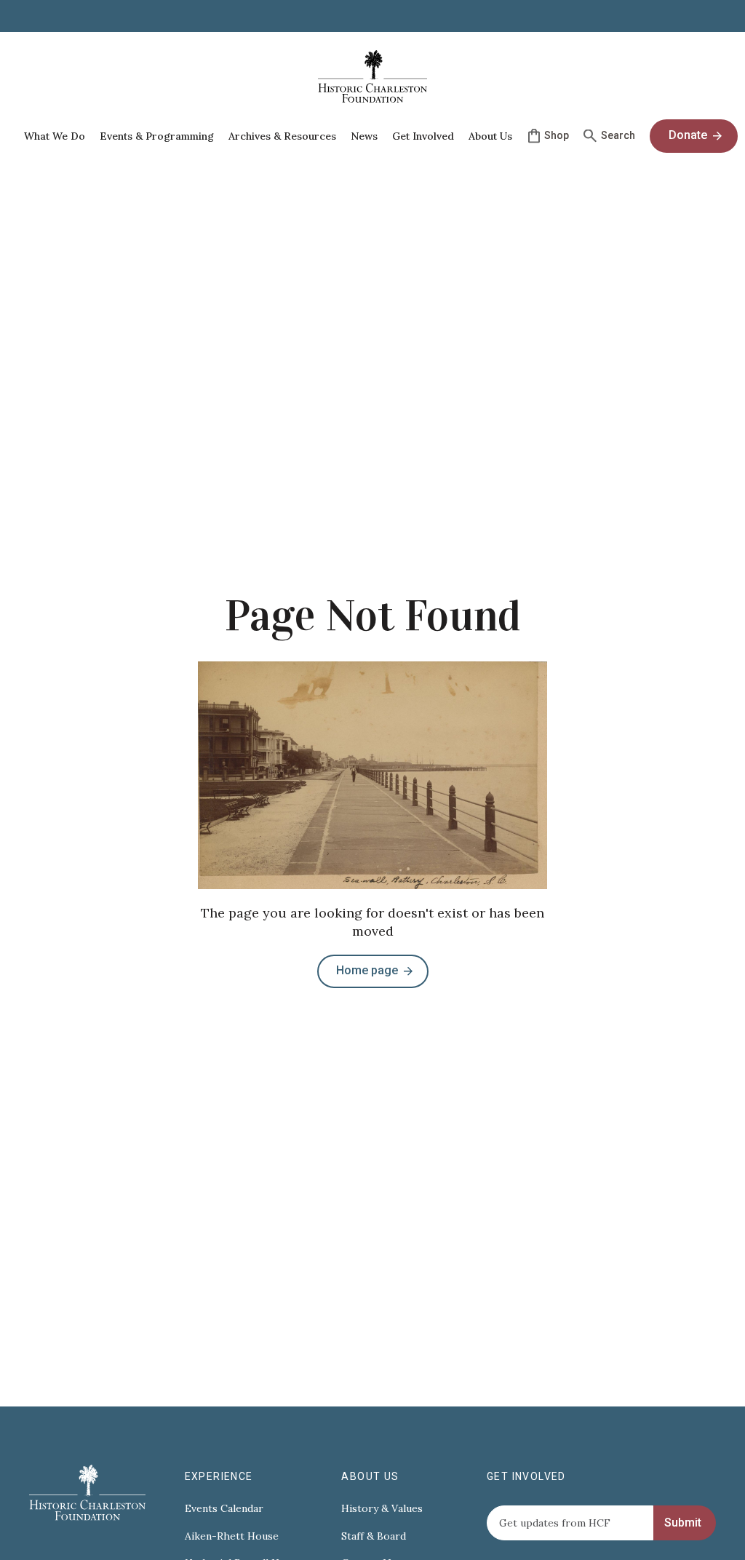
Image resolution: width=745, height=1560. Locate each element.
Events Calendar (224, 1509)
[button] (54, 136)
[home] (372, 76)
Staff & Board (373, 1536)
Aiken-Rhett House (232, 1536)
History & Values (382, 1509)
